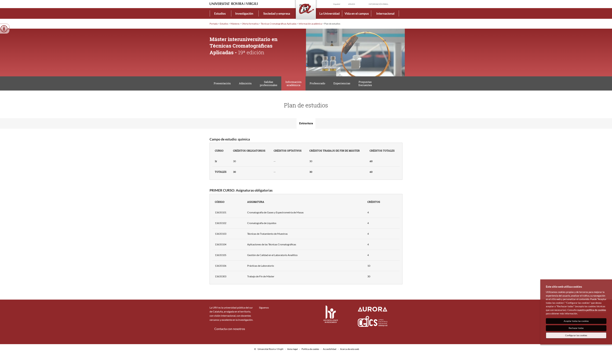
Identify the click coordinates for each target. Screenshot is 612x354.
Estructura (306, 123)
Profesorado (317, 83)
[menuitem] (220, 13)
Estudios (220, 13)
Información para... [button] (379, 4)
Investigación (244, 13)
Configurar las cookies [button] (576, 335)
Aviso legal (292, 349)
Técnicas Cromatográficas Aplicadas (278, 23)
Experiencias (341, 83)
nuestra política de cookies (591, 309)
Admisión (245, 83)
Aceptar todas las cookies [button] (576, 321)
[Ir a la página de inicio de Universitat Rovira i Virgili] (234, 3)
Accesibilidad (329, 349)
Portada (214, 23)
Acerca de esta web (349, 349)
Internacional (385, 13)
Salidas (268, 83)
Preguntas (365, 83)
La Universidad (329, 13)
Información (310, 23)
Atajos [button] (351, 4)
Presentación (222, 83)
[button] (400, 4)
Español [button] (336, 4)
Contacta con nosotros (229, 329)
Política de (310, 349)
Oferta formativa (250, 23)
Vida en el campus (357, 13)
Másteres (235, 23)
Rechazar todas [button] (576, 328)
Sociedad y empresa (276, 13)
